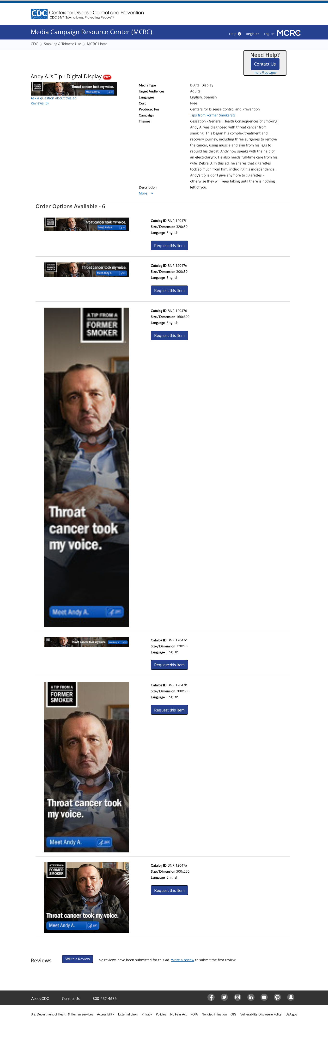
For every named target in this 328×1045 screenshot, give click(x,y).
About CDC (40, 998)
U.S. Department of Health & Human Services (62, 1014)
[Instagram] (237, 997)
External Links (128, 1014)
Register (252, 34)
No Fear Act (178, 1014)
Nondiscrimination (214, 1014)
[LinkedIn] (250, 997)
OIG (233, 1014)
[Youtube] (263, 997)
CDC (34, 44)
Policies (161, 1014)
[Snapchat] (290, 997)
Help (233, 34)
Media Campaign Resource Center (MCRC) (91, 32)
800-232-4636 (105, 998)
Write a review (182, 960)
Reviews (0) (40, 103)
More (143, 193)
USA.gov (291, 1014)
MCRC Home (97, 44)
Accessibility (105, 1014)
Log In (269, 34)
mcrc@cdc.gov (265, 72)
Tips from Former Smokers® (213, 115)
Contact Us (265, 64)
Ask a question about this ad (54, 98)
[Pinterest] (276, 997)
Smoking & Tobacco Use (62, 44)
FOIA (194, 1014)
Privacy (147, 1014)
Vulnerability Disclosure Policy (261, 1014)
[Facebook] (210, 997)
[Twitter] (223, 997)
